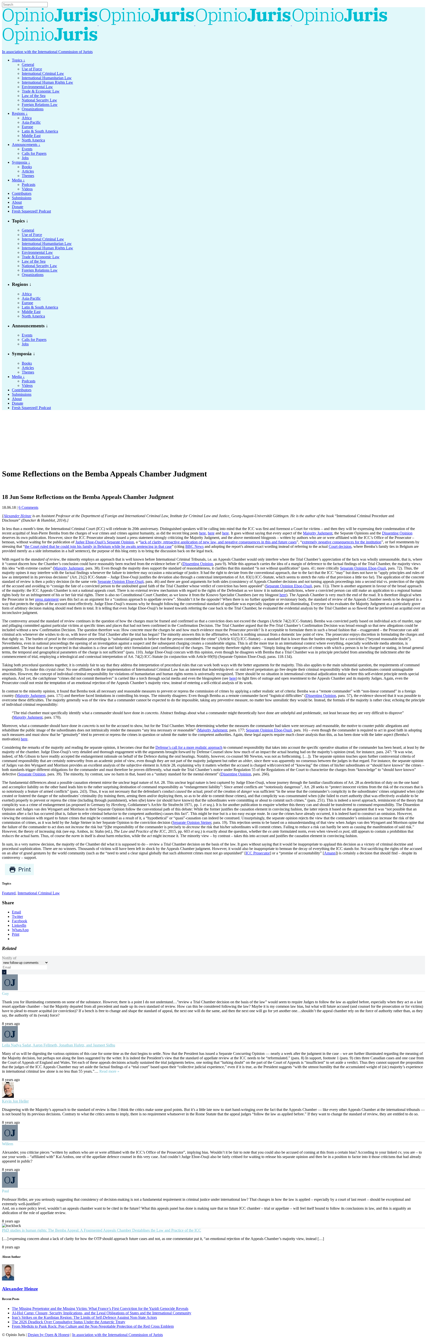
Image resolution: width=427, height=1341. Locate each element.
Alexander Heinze (17, 516)
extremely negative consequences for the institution (341, 542)
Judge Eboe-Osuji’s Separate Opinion (104, 542)
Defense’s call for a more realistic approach (188, 747)
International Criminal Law (39, 893)
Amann (330, 853)
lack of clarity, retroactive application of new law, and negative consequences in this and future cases (218, 542)
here (202, 533)
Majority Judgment (317, 533)
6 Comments (28, 507)
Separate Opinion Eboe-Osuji (363, 568)
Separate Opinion (31, 774)
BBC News (194, 546)
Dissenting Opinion (397, 533)
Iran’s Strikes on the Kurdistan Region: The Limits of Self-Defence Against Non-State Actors (84, 1317)
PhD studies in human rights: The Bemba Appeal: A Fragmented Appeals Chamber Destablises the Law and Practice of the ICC (101, 1230)
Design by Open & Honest (48, 1335)
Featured (9, 893)
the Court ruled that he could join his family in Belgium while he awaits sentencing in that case (98, 546)
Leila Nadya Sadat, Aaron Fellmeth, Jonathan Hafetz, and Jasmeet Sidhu (58, 1045)
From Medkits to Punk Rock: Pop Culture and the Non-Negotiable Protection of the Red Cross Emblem (93, 1326)
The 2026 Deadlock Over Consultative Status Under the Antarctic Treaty (68, 1322)
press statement (47, 599)
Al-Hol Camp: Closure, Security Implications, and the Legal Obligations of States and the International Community (101, 1313)
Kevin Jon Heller (15, 1101)
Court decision (340, 546)
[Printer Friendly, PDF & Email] (19, 874)
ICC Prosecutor (258, 853)
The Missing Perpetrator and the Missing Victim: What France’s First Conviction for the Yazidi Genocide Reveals (100, 1308)
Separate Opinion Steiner (191, 822)
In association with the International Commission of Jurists (47, 52)
